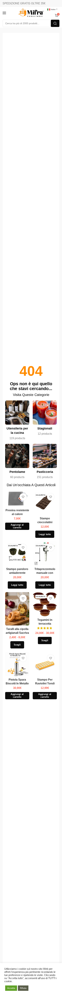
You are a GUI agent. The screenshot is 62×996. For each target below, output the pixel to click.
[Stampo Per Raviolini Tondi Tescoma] (45, 664)
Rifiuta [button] (23, 988)
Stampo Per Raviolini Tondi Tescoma (45, 683)
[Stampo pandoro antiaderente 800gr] (17, 553)
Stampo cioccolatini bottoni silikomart (44, 522)
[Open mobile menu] (4, 13)
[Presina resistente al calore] (17, 499)
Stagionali (44, 428)
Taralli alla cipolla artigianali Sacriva (17, 631)
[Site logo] (31, 13)
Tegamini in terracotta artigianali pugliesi (45, 623)
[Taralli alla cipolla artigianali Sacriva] (17, 608)
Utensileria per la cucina (17, 430)
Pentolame (17, 472)
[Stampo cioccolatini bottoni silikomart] (45, 503)
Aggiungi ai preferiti (23, 497)
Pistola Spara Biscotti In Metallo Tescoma (17, 683)
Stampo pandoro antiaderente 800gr (17, 573)
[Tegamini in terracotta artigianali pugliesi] (45, 604)
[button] (17, 526)
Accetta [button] (11, 988)
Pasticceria (45, 472)
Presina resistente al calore (17, 512)
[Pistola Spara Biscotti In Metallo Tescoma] (17, 664)
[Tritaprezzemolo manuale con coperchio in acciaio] (45, 553)
